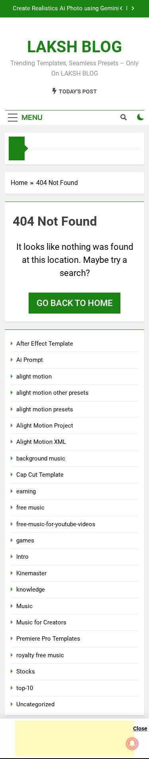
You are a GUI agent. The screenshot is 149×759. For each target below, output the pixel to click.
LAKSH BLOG (74, 47)
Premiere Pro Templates (48, 638)
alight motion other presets (52, 392)
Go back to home (74, 303)
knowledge (30, 589)
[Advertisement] (74, 738)
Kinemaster (31, 573)
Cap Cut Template (40, 474)
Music (24, 606)
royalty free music (40, 655)
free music (30, 507)
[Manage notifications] (132, 743)
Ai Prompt (29, 359)
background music (40, 458)
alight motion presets (44, 409)
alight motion (34, 376)
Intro (22, 556)
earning (26, 491)
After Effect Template (44, 343)
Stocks (25, 671)
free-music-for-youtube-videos (55, 524)
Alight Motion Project (44, 425)
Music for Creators (41, 622)
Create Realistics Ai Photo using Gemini (66, 9)
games (25, 540)
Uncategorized (35, 704)
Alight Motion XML (41, 441)
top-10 (24, 688)
